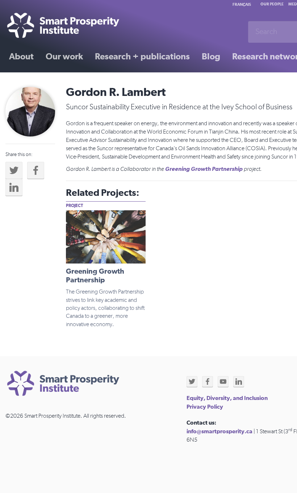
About (21, 56)
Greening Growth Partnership (204, 169)
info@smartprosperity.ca (219, 431)
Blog (211, 56)
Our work (64, 56)
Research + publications (142, 56)
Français (242, 5)
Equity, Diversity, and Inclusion (227, 398)
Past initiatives (37, 82)
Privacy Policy (205, 407)
